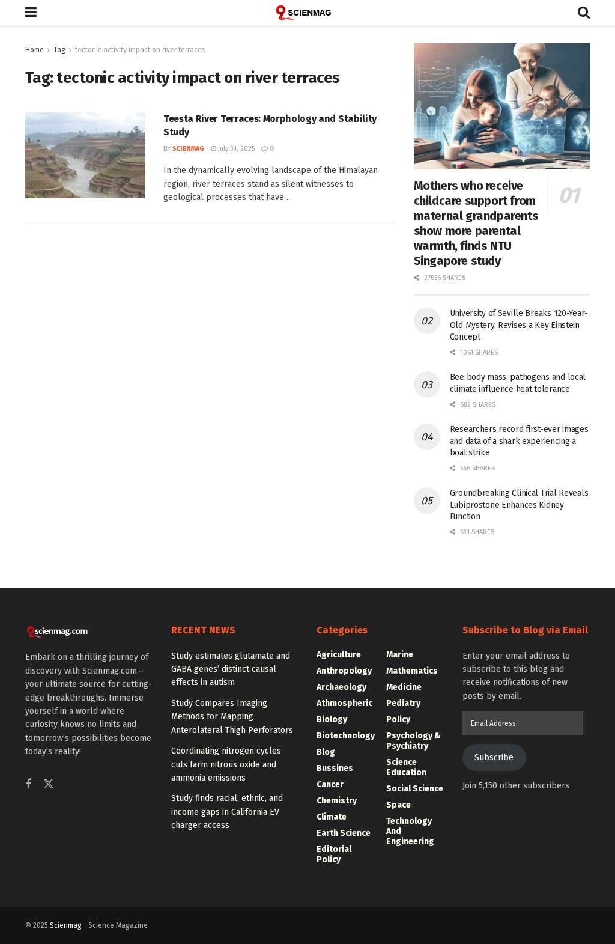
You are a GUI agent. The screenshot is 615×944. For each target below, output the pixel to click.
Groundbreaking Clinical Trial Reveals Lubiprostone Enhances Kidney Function (519, 505)
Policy (398, 719)
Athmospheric (344, 703)
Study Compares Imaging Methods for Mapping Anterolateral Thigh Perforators (232, 716)
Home (34, 50)
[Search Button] (584, 12)
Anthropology (344, 671)
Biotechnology (346, 736)
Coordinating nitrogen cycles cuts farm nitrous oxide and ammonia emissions (226, 764)
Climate (332, 817)
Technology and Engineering (410, 831)
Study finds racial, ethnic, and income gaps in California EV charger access (227, 811)
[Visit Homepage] (307, 13)
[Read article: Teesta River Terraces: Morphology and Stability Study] (85, 155)
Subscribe (494, 757)
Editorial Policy (334, 854)
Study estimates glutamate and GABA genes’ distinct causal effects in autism (230, 669)
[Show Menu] (31, 12)
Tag (59, 50)
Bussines (335, 768)
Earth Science (344, 833)
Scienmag (66, 925)
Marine (399, 655)
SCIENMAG (188, 149)
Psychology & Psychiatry (413, 741)
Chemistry (337, 801)
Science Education (406, 767)
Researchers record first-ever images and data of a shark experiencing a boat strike (519, 441)
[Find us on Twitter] (48, 784)
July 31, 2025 (235, 149)
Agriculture (339, 655)
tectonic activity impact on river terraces (140, 50)
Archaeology (341, 687)
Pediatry (403, 703)
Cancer (330, 784)
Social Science (414, 789)
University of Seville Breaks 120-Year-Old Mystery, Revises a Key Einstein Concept (519, 325)
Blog (326, 752)
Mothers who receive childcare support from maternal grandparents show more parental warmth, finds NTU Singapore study (476, 223)
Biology (332, 719)
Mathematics (412, 671)
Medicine (404, 687)
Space (398, 805)
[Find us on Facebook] (28, 785)
